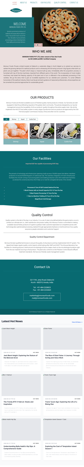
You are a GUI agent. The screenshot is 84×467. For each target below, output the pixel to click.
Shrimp (14, 119)
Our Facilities (46, 2)
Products (33, 2)
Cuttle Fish (32, 119)
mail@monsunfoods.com (42, 298)
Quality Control (60, 2)
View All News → (77, 322)
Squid (22, 119)
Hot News (36, 352)
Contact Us (74, 2)
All (6, 119)
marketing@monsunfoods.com (42, 296)
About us (23, 2)
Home (14, 2)
